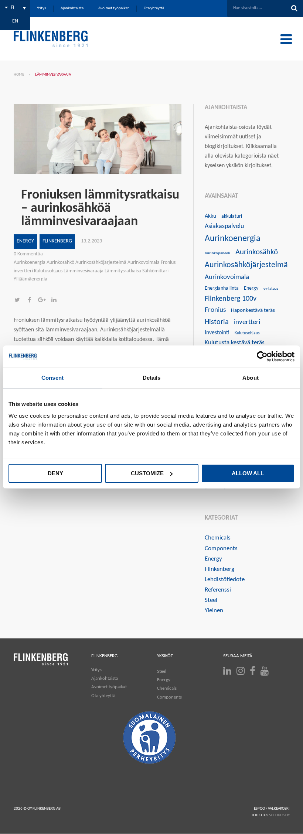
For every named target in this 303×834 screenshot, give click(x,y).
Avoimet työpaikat (109, 687)
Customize (147, 473)
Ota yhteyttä (103, 695)
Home (19, 75)
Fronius (215, 310)
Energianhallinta (222, 288)
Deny (55, 473)
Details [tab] (152, 378)
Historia (217, 322)
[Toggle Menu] (286, 39)
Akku (210, 216)
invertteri (247, 322)
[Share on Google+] (44, 300)
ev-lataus (270, 289)
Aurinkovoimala (227, 277)
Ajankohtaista (104, 678)
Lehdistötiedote (225, 579)
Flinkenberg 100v (230, 299)
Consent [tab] (52, 378)
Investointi (217, 333)
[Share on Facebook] (32, 300)
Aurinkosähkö (256, 252)
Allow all (248, 473)
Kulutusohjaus (247, 333)
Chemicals (218, 538)
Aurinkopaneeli (217, 253)
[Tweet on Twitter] (20, 300)
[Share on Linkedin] (55, 300)
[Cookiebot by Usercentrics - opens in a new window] (262, 356)
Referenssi (218, 590)
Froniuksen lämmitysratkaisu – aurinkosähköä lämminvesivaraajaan (100, 208)
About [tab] (250, 378)
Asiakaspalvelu (224, 226)
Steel (211, 600)
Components (221, 548)
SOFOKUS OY (279, 815)
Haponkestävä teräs (253, 310)
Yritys (96, 670)
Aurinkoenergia (233, 238)
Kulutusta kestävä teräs (235, 343)
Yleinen (214, 610)
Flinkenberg (57, 241)
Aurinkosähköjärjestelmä (246, 265)
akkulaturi (231, 216)
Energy (25, 241)
